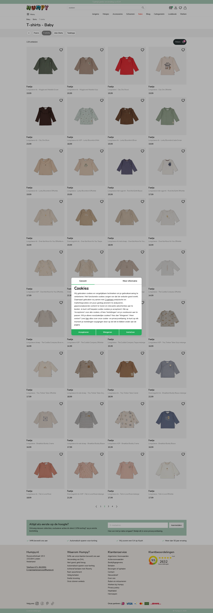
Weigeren (107, 332)
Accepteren (83, 332)
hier (87, 318)
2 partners (109, 299)
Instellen (130, 332)
